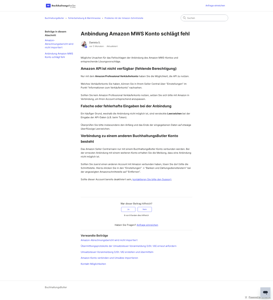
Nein (145, 209)
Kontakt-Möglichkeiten (93, 263)
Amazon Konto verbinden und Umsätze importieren (109, 257)
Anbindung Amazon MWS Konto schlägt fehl (59, 55)
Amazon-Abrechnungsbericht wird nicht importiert (59, 44)
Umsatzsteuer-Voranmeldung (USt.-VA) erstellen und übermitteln (117, 251)
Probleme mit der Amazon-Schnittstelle (124, 18)
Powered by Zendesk (260, 297)
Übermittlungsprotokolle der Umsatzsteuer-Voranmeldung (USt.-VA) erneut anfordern (128, 245)
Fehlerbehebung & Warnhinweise (84, 18)
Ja (128, 209)
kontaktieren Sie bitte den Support (152, 179)
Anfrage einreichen (215, 5)
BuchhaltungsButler (54, 18)
